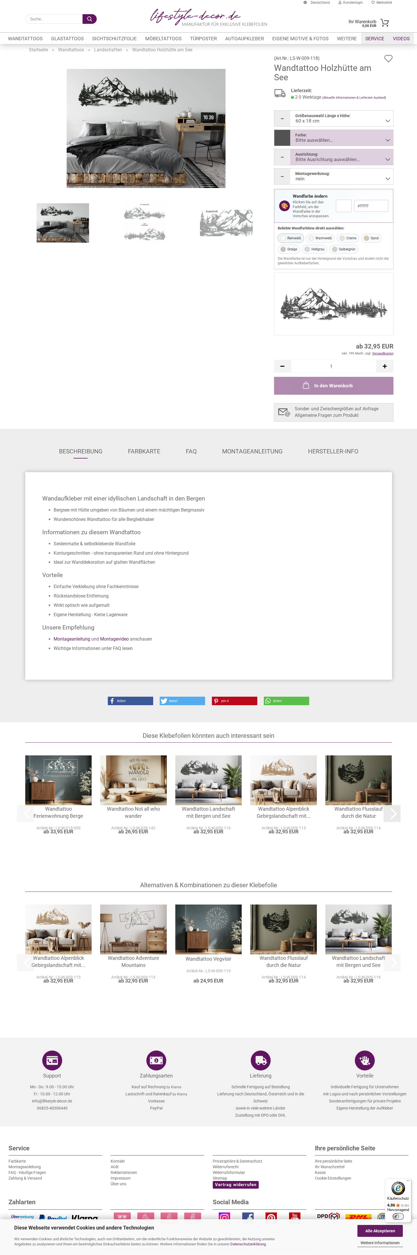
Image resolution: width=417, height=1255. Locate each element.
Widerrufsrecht (226, 1167)
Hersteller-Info (333, 451)
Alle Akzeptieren (380, 1231)
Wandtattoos (25, 38)
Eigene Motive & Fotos (300, 38)
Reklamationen (124, 1172)
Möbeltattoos (163, 38)
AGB (115, 1167)
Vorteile (365, 1076)
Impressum (120, 1178)
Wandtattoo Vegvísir (208, 959)
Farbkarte (144, 451)
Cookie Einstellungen (333, 1178)
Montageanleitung (252, 451)
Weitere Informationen (380, 1243)
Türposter (203, 38)
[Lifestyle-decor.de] (208, 17)
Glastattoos (67, 38)
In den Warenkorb (333, 385)
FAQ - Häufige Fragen (27, 1172)
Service (374, 38)
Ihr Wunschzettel (329, 1167)
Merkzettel (383, 3)
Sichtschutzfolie (114, 38)
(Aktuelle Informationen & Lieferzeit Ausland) (354, 98)
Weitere (347, 38)
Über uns (118, 1184)
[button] (282, 366)
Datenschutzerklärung (248, 1244)
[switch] (398, 1216)
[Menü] (408, 1181)
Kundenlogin (352, 3)
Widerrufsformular (229, 1172)
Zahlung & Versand (25, 1178)
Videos (401, 38)
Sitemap (220, 1178)
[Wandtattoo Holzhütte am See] (146, 128)
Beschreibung (80, 451)
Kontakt (118, 1161)
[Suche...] (90, 19)
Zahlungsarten (156, 1076)
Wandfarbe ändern (310, 196)
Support (52, 1076)
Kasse (320, 1172)
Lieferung (260, 1076)
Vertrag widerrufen (235, 1184)
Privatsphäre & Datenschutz (237, 1161)
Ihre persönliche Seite (333, 1161)
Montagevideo (114, 639)
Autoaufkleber (244, 38)
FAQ (191, 451)
